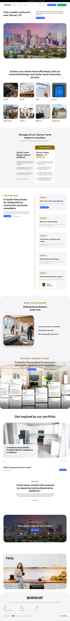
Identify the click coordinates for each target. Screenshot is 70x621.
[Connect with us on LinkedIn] (64, 616)
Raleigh (60, 602)
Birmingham (28, 602)
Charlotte (39, 602)
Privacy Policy (18, 615)
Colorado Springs (44, 602)
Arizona (32, 602)
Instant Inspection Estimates (8, 610)
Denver (52, 602)
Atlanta (36, 602)
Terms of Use (23, 615)
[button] (15, 5)
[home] (8, 5)
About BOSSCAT (22, 610)
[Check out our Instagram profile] (62, 616)
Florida (20, 602)
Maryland (17, 602)
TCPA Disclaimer (29, 615)
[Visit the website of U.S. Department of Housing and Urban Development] (13, 616)
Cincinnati (24, 602)
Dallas (49, 602)
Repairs (4, 608)
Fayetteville (56, 602)
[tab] (51, 326)
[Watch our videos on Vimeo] (66, 616)
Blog (36, 608)
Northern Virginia (12, 602)
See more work (62, 469)
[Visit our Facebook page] (60, 616)
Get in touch (22, 608)
